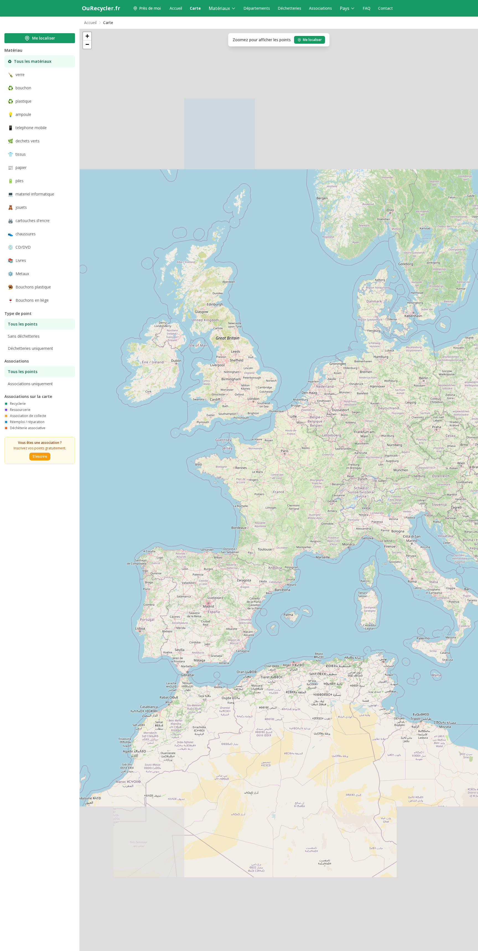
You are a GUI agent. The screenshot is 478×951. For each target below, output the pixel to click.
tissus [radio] (17, 154)
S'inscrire (40, 456)
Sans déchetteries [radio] (24, 336)
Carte (195, 8)
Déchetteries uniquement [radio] (30, 348)
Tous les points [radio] (22, 324)
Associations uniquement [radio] (30, 383)
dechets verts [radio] (24, 141)
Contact (385, 8)
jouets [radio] (17, 207)
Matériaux (219, 8)
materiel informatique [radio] (31, 194)
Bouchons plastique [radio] (29, 287)
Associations (320, 8)
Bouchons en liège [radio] (28, 300)
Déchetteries (289, 8)
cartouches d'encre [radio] (29, 221)
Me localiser (43, 38)
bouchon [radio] (19, 88)
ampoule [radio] (19, 114)
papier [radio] (17, 168)
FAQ (366, 8)
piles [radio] (16, 181)
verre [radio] (16, 75)
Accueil (176, 8)
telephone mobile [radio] (27, 128)
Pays (344, 8)
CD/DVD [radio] (19, 247)
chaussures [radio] (22, 234)
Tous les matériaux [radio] (29, 61)
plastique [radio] (20, 101)
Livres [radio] (17, 260)
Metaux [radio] (18, 274)
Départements (256, 8)
